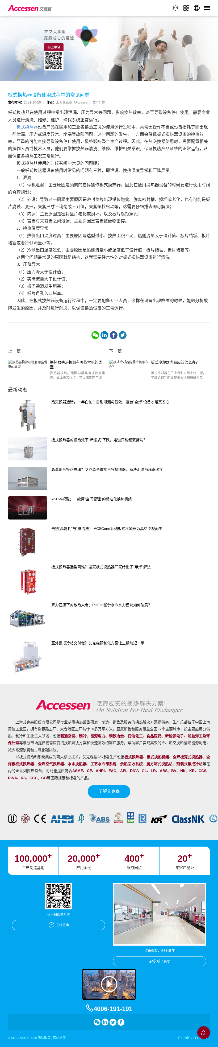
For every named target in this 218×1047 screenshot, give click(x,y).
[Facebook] (113, 335)
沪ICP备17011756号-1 (193, 1038)
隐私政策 (44, 1038)
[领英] (104, 335)
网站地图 (59, 1038)
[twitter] (122, 335)
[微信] (95, 335)
